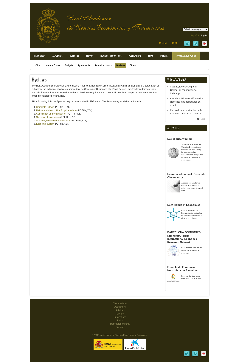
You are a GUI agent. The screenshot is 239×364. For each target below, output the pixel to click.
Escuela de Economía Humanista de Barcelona (182, 269)
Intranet (164, 55)
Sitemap (120, 327)
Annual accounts (103, 65)
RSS (174, 43)
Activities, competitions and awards (54, 120)
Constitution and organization (51, 113)
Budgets (69, 65)
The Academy (39, 55)
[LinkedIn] (187, 356)
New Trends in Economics (183, 204)
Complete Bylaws (45, 107)
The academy (120, 303)
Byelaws (120, 65)
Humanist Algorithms (111, 55)
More (203, 119)
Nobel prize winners (180, 138)
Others (133, 65)
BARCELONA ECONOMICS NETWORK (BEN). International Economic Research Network (184, 237)
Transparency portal (186, 55)
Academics (57, 55)
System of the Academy (48, 117)
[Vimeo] (196, 46)
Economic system (45, 124)
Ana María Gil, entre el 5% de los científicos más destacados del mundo (186, 102)
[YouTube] (204, 46)
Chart (38, 65)
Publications (135, 55)
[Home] (45, 23)
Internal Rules (53, 65)
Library (89, 55)
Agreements (84, 65)
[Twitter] (187, 46)
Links (150, 55)
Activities (74, 55)
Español (194, 35)
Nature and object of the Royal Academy (56, 110)
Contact (163, 43)
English (204, 35)
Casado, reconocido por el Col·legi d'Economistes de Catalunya (183, 90)
